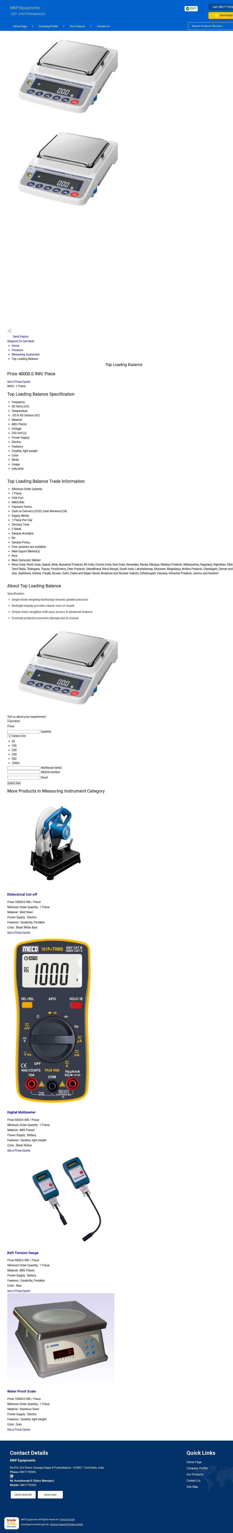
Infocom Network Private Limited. (66, 1524)
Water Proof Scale (21, 1391)
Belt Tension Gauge (23, 1253)
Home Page (20, 26)
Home (15, 345)
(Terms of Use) (67, 1519)
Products (17, 350)
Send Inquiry (20, 336)
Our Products (77, 26)
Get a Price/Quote (18, 381)
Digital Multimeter (21, 1112)
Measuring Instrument (26, 354)
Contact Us (103, 26)
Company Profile (48, 26)
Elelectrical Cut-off (22, 894)
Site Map (192, 1487)
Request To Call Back (20, 341)
